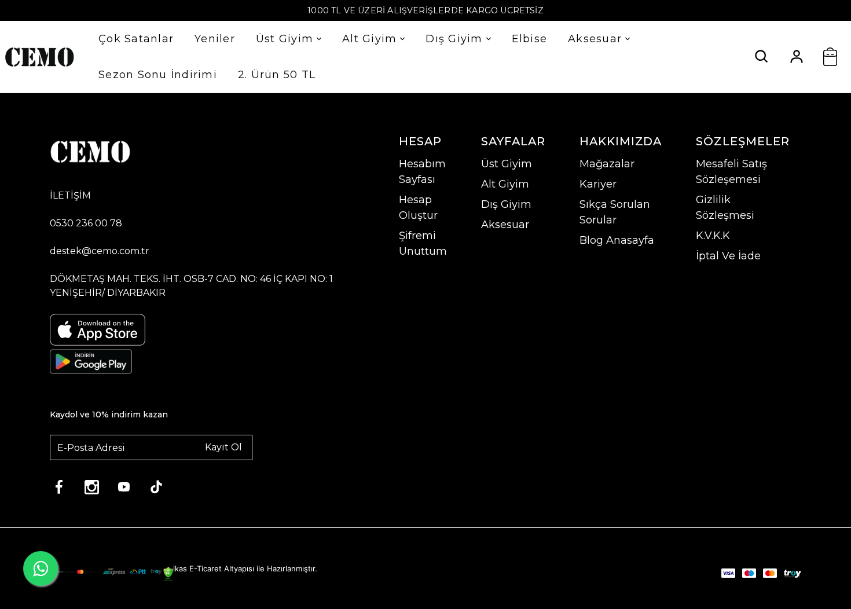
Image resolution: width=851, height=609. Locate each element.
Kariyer (598, 184)
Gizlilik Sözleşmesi (725, 207)
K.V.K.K (713, 235)
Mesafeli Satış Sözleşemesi (731, 171)
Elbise (530, 38)
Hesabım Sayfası (422, 171)
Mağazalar (606, 163)
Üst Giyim (284, 38)
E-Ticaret (205, 568)
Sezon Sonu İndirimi (157, 74)
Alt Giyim (369, 38)
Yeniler (215, 38)
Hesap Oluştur (418, 207)
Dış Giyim (454, 38)
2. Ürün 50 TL (277, 74)
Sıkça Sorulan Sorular (614, 212)
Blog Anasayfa (616, 240)
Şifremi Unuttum (423, 243)
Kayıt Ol (223, 447)
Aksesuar (595, 38)
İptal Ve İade (728, 256)
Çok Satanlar (136, 38)
